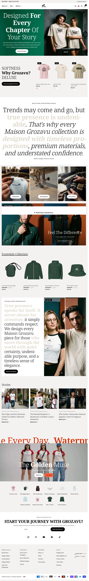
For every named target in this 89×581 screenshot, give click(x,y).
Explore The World (11, 371)
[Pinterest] (36, 536)
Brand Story (5, 552)
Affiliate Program (24, 560)
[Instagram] (28, 536)
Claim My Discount (57, 528)
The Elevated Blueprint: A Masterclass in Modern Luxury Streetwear (43, 406)
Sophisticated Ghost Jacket (30, 285)
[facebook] (52, 536)
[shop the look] (41, 242)
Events (22, 563)
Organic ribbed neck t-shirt (43, 84)
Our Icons (49, 474)
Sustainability (44, 196)
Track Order (59, 561)
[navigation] (82, 71)
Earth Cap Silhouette (71, 285)
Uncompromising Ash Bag (8, 285)
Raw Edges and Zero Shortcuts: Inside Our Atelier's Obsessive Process (15, 406)
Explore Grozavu (22, 51)
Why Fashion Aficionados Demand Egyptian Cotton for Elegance (72, 405)
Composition (15, 196)
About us (38, 474)
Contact (40, 558)
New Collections (24, 557)
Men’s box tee (56, 84)
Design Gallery (6, 555)
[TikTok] (59, 536)
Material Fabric (6, 561)
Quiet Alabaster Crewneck (51, 285)
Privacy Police (60, 558)
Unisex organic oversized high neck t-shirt (77, 84)
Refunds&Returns (61, 555)
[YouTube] (44, 536)
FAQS (39, 555)
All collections (5, 6)
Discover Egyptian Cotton (10, 83)
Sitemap (58, 564)
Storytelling (72, 196)
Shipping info (60, 552)
